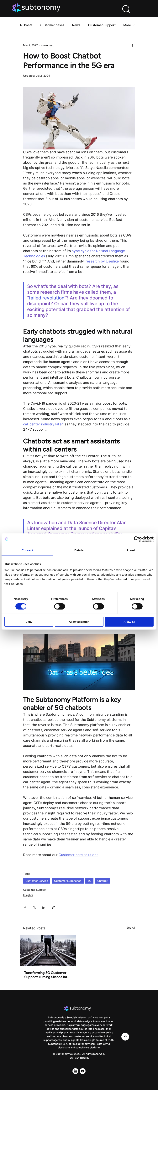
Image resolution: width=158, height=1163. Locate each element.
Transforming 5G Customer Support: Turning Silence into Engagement (46, 975)
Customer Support (102, 25)
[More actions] (132, 45)
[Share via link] (53, 907)
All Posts (26, 25)
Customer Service (36, 880)
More (127, 25)
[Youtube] (83, 1071)
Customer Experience (67, 880)
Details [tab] (79, 550)
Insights (28, 895)
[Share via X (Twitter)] (34, 907)
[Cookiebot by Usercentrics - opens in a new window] (137, 539)
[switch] (59, 606)
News (76, 25)
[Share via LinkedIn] (44, 907)
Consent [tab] (27, 550)
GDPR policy (82, 1057)
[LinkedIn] (75, 1071)
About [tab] (130, 550)
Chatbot (102, 880)
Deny (28, 621)
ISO (71, 1057)
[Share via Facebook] (25, 907)
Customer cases (52, 25)
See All (130, 927)
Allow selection (79, 621)
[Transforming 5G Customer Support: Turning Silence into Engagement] (48, 950)
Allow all (129, 621)
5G (89, 880)
